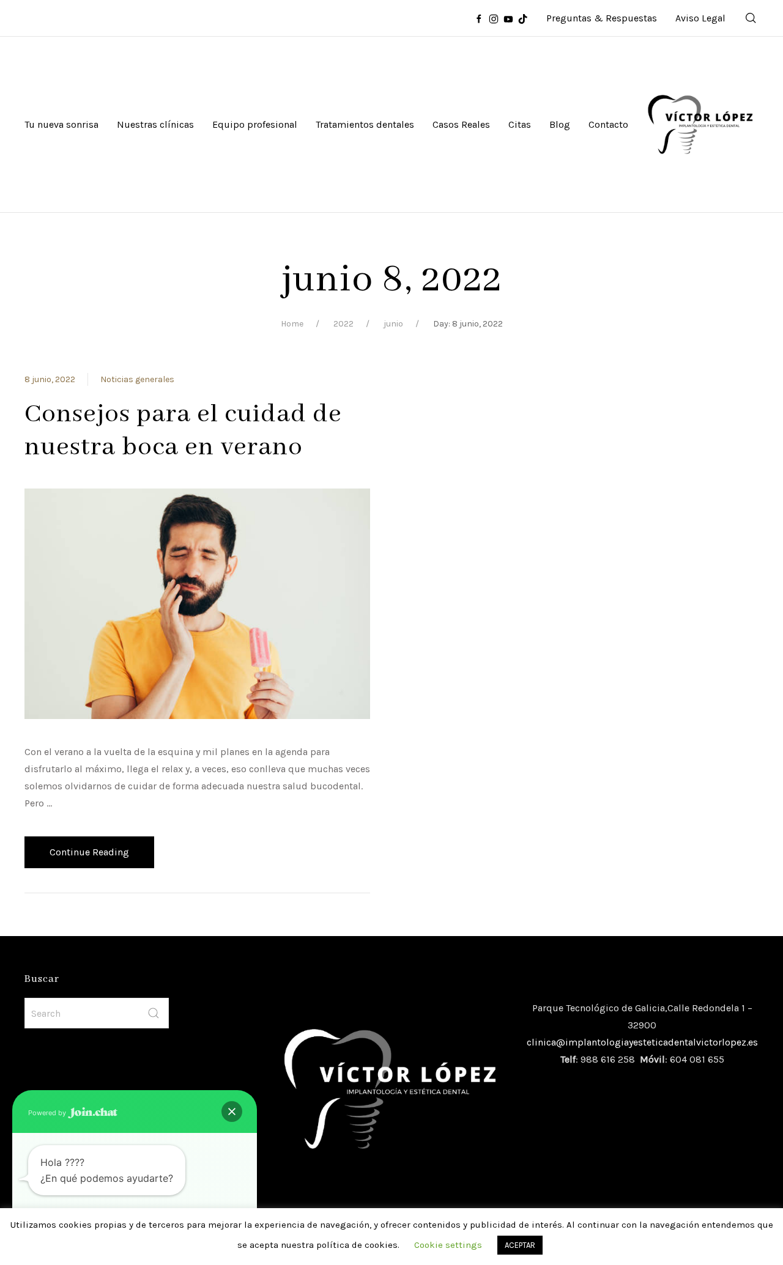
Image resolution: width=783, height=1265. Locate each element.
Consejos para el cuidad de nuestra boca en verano (183, 430)
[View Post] (197, 603)
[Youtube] (508, 18)
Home (292, 324)
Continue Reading (89, 852)
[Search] (751, 18)
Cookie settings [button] (448, 1244)
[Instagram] (494, 18)
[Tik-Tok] (523, 18)
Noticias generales (137, 379)
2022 (343, 324)
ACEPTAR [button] (520, 1245)
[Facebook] (479, 18)
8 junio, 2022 (49, 379)
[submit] (153, 1013)
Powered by (48, 1112)
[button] (231, 1111)
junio (393, 324)
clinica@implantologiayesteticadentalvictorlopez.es (642, 1042)
